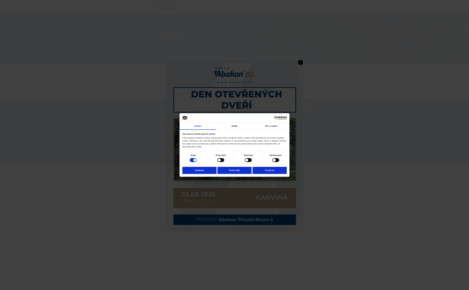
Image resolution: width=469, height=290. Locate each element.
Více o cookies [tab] (271, 126)
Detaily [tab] (235, 126)
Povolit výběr (234, 170)
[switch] (220, 160)
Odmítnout (199, 170)
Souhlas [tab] (197, 126)
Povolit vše (269, 170)
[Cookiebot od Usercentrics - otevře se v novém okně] (276, 118)
